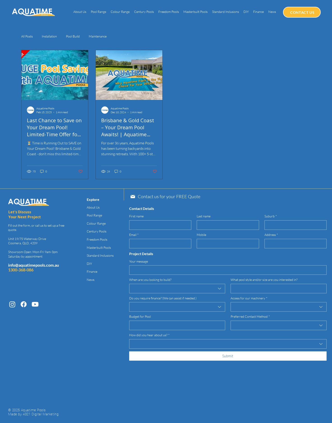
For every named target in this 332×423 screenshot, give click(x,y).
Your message (138, 261)
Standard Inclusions (100, 255)
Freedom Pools (97, 239)
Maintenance (98, 36)
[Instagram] (12, 304)
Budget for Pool (140, 316)
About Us (93, 207)
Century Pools (96, 231)
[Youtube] (35, 304)
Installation (49, 36)
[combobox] (177, 288)
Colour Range (96, 223)
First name (136, 216)
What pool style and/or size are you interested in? (264, 280)
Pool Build (73, 36)
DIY (89, 264)
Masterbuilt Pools (99, 247)
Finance (92, 271)
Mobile (201, 235)
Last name (203, 216)
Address (271, 235)
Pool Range (94, 215)
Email (134, 235)
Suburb (270, 216)
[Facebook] (24, 304)
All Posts (27, 36)
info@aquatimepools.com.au (33, 265)
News (90, 280)
